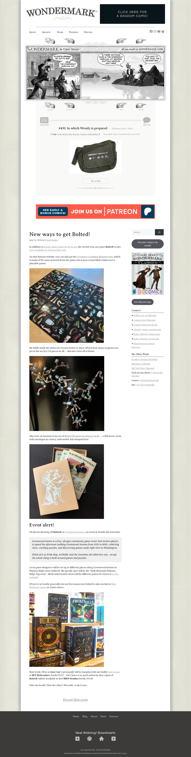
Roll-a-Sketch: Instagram (147, 334)
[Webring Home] (101, 739)
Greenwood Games (75, 531)
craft (59, 134)
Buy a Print (96, 181)
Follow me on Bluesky (145, 315)
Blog (85, 716)
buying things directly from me (60, 246)
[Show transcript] (44, 121)
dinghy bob (67, 134)
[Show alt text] (146, 121)
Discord (88, 32)
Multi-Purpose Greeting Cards (81, 435)
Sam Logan (114, 671)
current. (141, 44)
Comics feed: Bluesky (145, 320)
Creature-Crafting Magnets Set (95, 256)
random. (50, 45)
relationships (93, 134)
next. (121, 45)
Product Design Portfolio (144, 359)
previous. (69, 45)
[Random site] (89, 739)
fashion (83, 134)
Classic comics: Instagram (147, 329)
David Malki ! (51, 240)
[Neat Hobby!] (77, 739)
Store (103, 716)
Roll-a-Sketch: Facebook (146, 338)
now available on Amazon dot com (47, 250)
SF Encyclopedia (145, 384)
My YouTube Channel (143, 368)
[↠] (159, 232)
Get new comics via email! (147, 244)
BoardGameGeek (150, 380)
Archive (46, 32)
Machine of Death (141, 363)
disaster (76, 134)
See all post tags (142, 301)
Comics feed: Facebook (145, 324)
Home (76, 716)
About (32, 32)
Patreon (73, 32)
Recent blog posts (75, 699)
